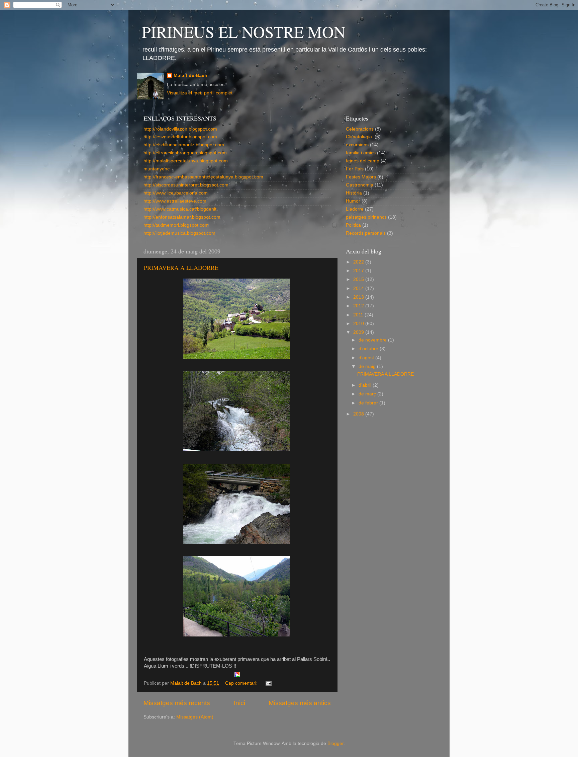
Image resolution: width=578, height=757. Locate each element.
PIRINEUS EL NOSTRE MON (244, 31)
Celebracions (360, 129)
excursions (357, 144)
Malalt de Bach (190, 75)
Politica (353, 225)
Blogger (335, 743)
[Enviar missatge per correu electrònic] (268, 683)
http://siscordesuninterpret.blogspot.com (185, 184)
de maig (368, 366)
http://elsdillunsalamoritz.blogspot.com (183, 144)
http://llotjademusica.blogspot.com (179, 233)
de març (368, 393)
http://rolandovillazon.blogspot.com (180, 129)
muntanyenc (156, 168)
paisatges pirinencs (366, 217)
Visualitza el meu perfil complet (199, 92)
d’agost (367, 357)
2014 (359, 288)
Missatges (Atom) (194, 717)
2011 (359, 314)
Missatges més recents (176, 702)
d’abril (366, 385)
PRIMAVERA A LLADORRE (181, 267)
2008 (359, 414)
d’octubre (369, 348)
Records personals (366, 233)
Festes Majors (361, 176)
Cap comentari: (242, 683)
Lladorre (355, 209)
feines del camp (362, 160)
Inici (239, 702)
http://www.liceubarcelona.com (175, 193)
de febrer (369, 402)
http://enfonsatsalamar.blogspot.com (181, 217)
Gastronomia (359, 184)
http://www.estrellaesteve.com (174, 201)
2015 (359, 279)
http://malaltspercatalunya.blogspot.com (185, 160)
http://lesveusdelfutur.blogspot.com (180, 136)
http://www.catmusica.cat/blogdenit (179, 209)
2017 (359, 270)
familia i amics (361, 152)
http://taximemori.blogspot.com (176, 225)
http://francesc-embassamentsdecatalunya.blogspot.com (203, 176)
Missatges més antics (300, 702)
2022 (359, 261)
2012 (359, 305)
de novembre (373, 340)
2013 (359, 297)
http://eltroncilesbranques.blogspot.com (185, 152)
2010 (359, 323)
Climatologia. (359, 136)
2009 (359, 332)
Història (354, 193)
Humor (353, 201)
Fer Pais (355, 168)
